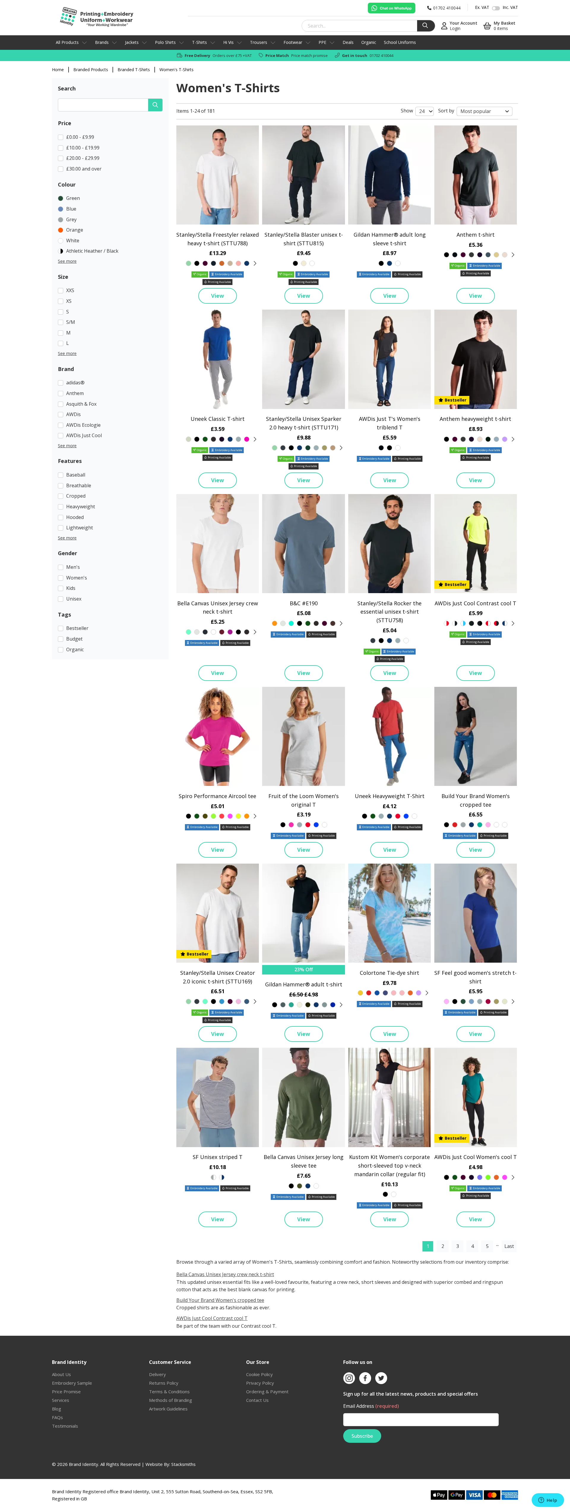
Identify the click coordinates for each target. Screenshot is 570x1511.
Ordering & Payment (267, 1391)
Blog (56, 1409)
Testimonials (65, 1426)
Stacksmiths (183, 1464)
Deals (348, 42)
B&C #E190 (304, 603)
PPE (322, 42)
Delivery (157, 1374)
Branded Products (90, 69)
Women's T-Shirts (176, 69)
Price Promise (66, 1391)
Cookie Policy (259, 1374)
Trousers (258, 42)
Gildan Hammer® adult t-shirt (303, 984)
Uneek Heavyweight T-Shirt (390, 796)
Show (407, 110)
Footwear (293, 42)
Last (509, 1246)
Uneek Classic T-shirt (218, 418)
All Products (67, 42)
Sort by (446, 110)
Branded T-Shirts (134, 69)
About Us (61, 1374)
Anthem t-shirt (476, 234)
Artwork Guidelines (168, 1409)
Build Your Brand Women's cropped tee (220, 1300)
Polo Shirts (165, 42)
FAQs (57, 1417)
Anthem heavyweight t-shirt (475, 418)
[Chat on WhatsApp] (391, 8)
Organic (368, 42)
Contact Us (257, 1400)
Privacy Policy (260, 1383)
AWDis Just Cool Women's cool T (475, 1156)
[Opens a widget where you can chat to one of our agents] (547, 1500)
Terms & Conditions (169, 1391)
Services (60, 1400)
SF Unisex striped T (218, 1156)
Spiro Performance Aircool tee (217, 796)
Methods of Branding (170, 1400)
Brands (102, 42)
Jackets (132, 42)
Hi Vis (228, 42)
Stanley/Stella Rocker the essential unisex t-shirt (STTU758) (389, 612)
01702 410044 (381, 55)
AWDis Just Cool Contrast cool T (475, 603)
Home (58, 69)
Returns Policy (163, 1383)
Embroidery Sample (72, 1383)
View (217, 295)
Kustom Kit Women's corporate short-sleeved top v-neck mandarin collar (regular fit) (389, 1165)
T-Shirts (199, 42)
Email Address (371, 1406)
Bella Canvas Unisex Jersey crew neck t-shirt (225, 1274)
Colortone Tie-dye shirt (389, 972)
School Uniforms (400, 42)
